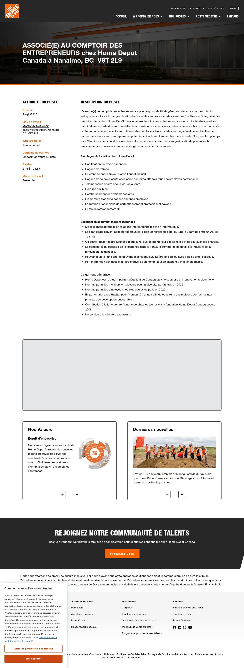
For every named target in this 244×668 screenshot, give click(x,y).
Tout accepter (33, 658)
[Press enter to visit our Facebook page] (174, 627)
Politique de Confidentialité (131, 654)
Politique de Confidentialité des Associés (171, 654)
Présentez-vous (122, 553)
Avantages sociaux (82, 613)
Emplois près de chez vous (188, 607)
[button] (62, 494)
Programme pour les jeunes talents (142, 633)
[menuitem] (121, 17)
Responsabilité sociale (84, 626)
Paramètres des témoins (209, 654)
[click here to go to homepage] (12, 11)
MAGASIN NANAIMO (36, 126)
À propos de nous (146, 16)
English (233, 8)
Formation (77, 607)
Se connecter (196, 8)
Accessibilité (178, 8)
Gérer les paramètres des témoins (33, 648)
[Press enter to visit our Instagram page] (184, 627)
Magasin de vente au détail (137, 626)
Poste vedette (207, 16)
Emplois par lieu (182, 613)
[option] (69, 455)
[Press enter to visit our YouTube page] (190, 627)
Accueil (121, 16)
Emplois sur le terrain (134, 613)
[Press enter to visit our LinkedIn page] (179, 627)
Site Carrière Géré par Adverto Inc (121, 657)
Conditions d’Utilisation (102, 654)
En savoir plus (214, 584)
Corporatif (127, 607)
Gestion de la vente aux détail (139, 620)
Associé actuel (216, 8)
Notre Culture (78, 620)
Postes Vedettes (182, 620)
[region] (33, 625)
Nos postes (178, 16)
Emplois (233, 16)
